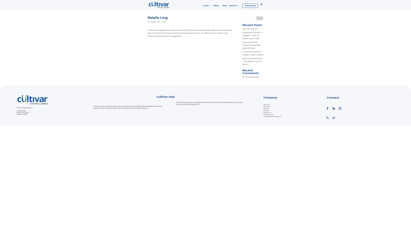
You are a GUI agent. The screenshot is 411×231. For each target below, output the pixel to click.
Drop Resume (250, 5)
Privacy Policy (268, 114)
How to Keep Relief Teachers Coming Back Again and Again (251, 45)
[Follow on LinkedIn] (333, 108)
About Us (233, 6)
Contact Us (267, 112)
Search (259, 18)
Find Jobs (266, 107)
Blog (225, 6)
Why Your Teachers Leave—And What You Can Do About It (252, 61)
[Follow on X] (327, 118)
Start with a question (250, 29)
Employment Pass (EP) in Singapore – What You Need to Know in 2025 (252, 35)
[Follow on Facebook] (327, 108)
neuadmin (153, 22)
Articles (266, 109)
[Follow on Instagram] (340, 108)
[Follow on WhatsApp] (333, 118)
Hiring (215, 6)
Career (206, 6)
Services (266, 110)
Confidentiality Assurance (272, 116)
